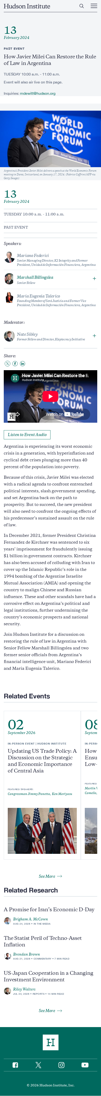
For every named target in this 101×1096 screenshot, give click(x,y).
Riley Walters (24, 989)
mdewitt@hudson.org (37, 93)
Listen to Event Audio (27, 434)
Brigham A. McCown (30, 919)
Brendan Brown (26, 954)
